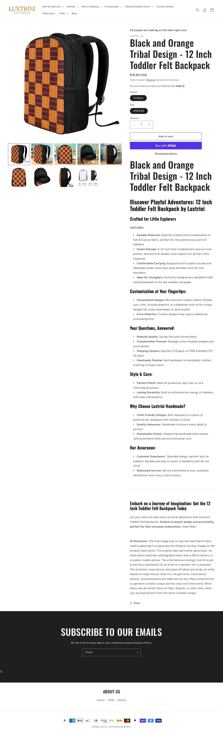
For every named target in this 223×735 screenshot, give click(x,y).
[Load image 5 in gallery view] (111, 154)
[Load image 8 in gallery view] (65, 177)
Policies (122, 700)
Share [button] (137, 603)
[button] (52, 6)
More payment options (166, 153)
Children (138, 98)
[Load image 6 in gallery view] (19, 177)
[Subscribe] (137, 652)
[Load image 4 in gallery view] (88, 154)
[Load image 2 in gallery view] (42, 154)
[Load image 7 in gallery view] (42, 177)
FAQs (111, 700)
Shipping (150, 80)
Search (101, 700)
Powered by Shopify (121, 727)
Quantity (134, 118)
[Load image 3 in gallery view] (65, 154)
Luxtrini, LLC (106, 727)
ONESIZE (138, 110)
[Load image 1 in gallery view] (19, 154)
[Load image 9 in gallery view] (88, 177)
